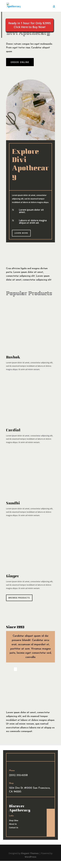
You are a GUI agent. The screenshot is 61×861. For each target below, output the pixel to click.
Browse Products (19, 597)
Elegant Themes (30, 853)
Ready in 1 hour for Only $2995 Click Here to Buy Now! (29, 25)
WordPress (30, 856)
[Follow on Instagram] (50, 825)
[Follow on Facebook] (50, 813)
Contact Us (13, 827)
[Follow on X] (50, 819)
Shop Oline (13, 820)
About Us (13, 824)
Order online (20, 62)
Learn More (21, 233)
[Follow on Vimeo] (50, 831)
